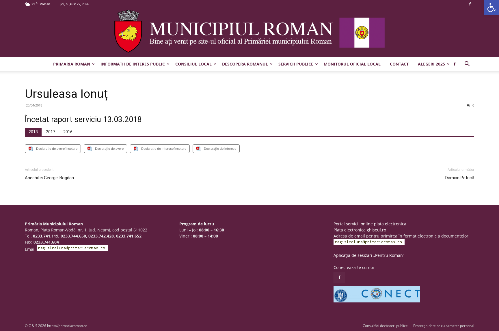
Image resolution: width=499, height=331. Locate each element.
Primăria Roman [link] (71, 64)
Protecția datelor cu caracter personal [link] (443, 325)
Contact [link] (399, 64)
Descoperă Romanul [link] (245, 64)
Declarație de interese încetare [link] (163, 149)
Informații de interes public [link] (132, 64)
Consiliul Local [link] (193, 64)
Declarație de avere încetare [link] (56, 149)
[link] (491, 7)
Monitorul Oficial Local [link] (352, 64)
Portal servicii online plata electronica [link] (370, 224)
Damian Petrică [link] (459, 177)
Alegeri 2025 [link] (431, 64)
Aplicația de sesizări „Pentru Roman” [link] (369, 255)
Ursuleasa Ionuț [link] (66, 94)
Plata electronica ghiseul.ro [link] (360, 230)
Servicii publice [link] (295, 64)
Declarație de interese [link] (220, 149)
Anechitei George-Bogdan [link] (49, 177)
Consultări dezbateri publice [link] (385, 325)
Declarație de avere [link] (109, 149)
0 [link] (473, 105)
